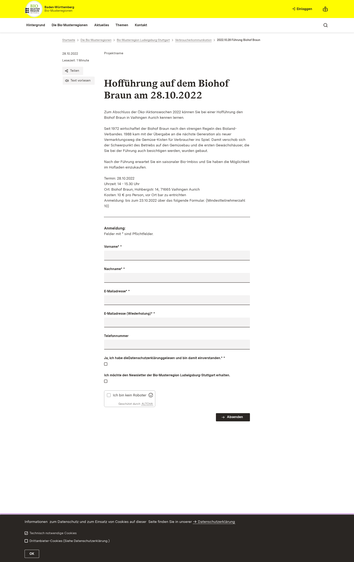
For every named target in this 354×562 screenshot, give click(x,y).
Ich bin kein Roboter (129, 395)
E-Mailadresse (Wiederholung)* (129, 313)
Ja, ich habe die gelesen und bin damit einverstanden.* (164, 358)
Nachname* (114, 269)
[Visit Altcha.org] (151, 394)
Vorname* (113, 247)
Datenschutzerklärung (145, 358)
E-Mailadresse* (117, 291)
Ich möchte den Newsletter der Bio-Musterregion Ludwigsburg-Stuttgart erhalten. (167, 375)
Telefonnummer (116, 336)
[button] (72, 71)
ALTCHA (147, 403)
